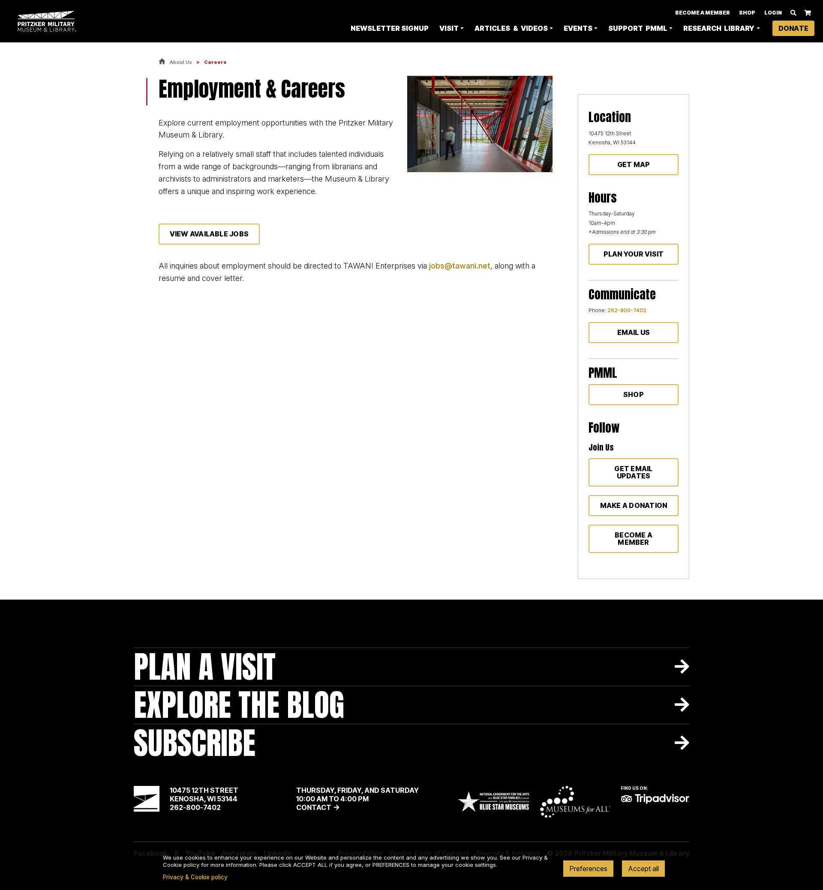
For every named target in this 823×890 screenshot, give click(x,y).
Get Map (633, 164)
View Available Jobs (209, 234)
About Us (181, 62)
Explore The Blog (239, 705)
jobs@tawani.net (459, 265)
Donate (793, 28)
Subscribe (194, 743)
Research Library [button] (718, 28)
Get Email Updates (633, 472)
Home (162, 62)
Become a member (633, 539)
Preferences (588, 868)
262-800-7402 (626, 310)
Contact (313, 807)
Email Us (633, 332)
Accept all (643, 868)
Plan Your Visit (634, 254)
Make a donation (633, 505)
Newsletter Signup (390, 28)
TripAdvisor (655, 799)
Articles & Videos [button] (511, 28)
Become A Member (702, 12)
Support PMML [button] (637, 28)
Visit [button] (449, 28)
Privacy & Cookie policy (195, 877)
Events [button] (578, 28)
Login (773, 12)
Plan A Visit (205, 667)
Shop (747, 12)
